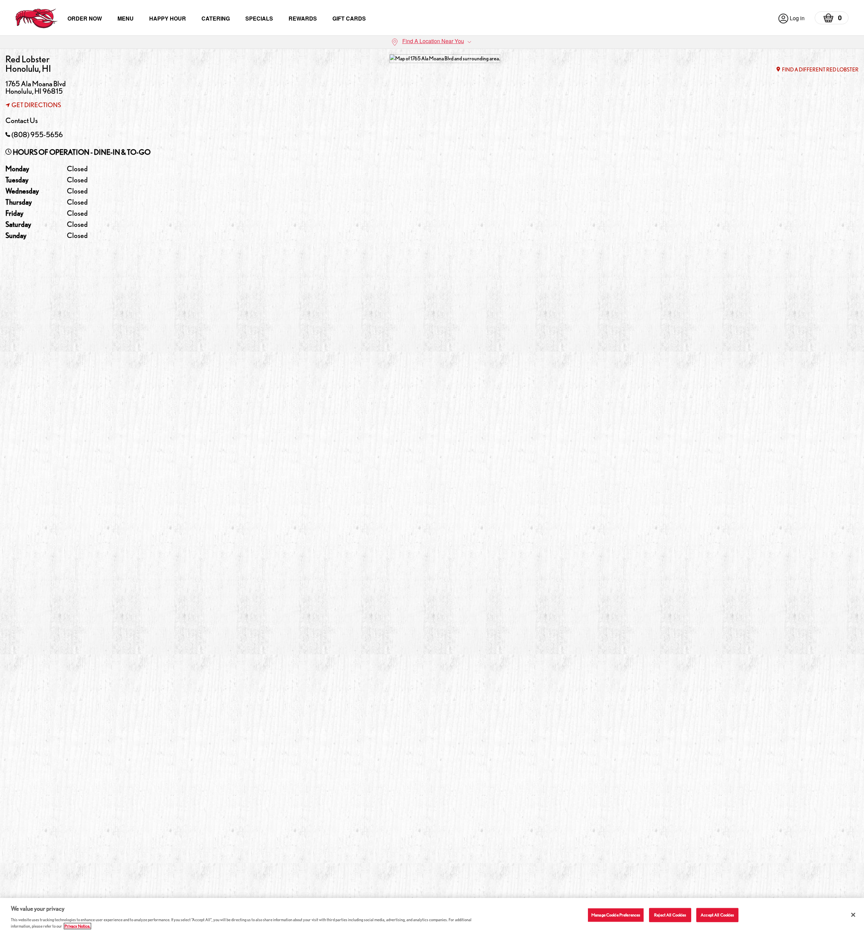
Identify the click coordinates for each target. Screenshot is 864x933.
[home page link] (37, 18)
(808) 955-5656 (37, 134)
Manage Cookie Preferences (615, 914)
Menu (125, 18)
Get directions (36, 105)
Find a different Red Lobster (820, 69)
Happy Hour (167, 18)
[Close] (853, 914)
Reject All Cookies (670, 914)
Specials (259, 18)
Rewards (303, 18)
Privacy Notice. (77, 926)
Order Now (85, 18)
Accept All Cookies (717, 914)
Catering (215, 18)
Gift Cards (349, 18)
